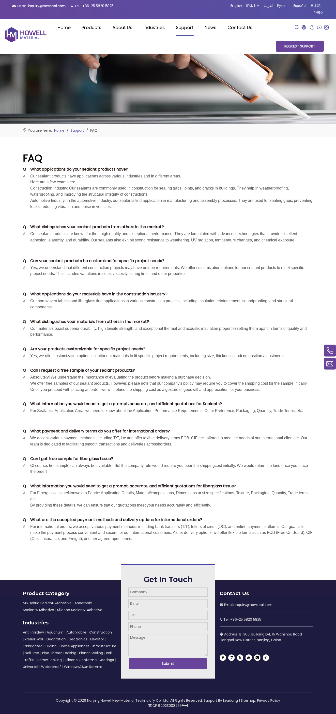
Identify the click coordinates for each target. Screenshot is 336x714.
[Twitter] (240, 657)
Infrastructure (104, 646)
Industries (154, 27)
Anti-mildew (33, 632)
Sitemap (248, 700)
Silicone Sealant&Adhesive (79, 609)
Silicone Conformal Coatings (89, 659)
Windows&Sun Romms (83, 666)
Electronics (78, 639)
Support (185, 27)
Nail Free (32, 653)
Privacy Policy (268, 700)
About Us (122, 27)
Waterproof (51, 666)
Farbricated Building (40, 646)
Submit (168, 663)
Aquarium (55, 632)
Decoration (56, 639)
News (210, 27)
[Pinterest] (266, 657)
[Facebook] (312, 27)
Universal (30, 666)
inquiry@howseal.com (47, 5)
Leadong (230, 700)
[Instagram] (326, 27)
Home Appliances (75, 646)
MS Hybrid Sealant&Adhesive (47, 603)
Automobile (76, 632)
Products (91, 27)
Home (64, 27)
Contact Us (240, 27)
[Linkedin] (231, 657)
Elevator (97, 639)
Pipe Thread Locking (59, 653)
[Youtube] (319, 27)
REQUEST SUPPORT (299, 46)
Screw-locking (49, 659)
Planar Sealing (91, 653)
